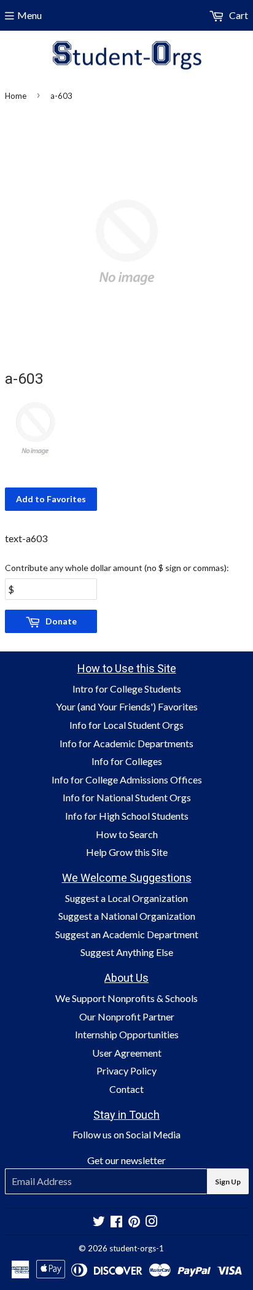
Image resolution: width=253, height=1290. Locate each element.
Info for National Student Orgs (127, 797)
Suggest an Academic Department (126, 934)
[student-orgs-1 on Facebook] (116, 1222)
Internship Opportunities (127, 1034)
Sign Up (228, 1181)
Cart (237, 15)
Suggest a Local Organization (126, 898)
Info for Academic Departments (126, 743)
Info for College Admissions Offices (127, 779)
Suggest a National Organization (126, 916)
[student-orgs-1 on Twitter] (99, 1222)
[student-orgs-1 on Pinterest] (134, 1222)
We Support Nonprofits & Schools (126, 998)
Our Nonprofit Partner (126, 1016)
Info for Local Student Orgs (126, 725)
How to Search (127, 834)
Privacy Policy (126, 1070)
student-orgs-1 (136, 1248)
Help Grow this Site (127, 852)
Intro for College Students (126, 688)
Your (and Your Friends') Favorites (127, 706)
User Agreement (127, 1053)
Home (15, 96)
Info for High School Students (127, 816)
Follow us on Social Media (126, 1134)
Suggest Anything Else (126, 952)
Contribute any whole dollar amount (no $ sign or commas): (117, 567)
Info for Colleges (126, 761)
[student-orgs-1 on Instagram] (152, 1222)
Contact (126, 1089)
